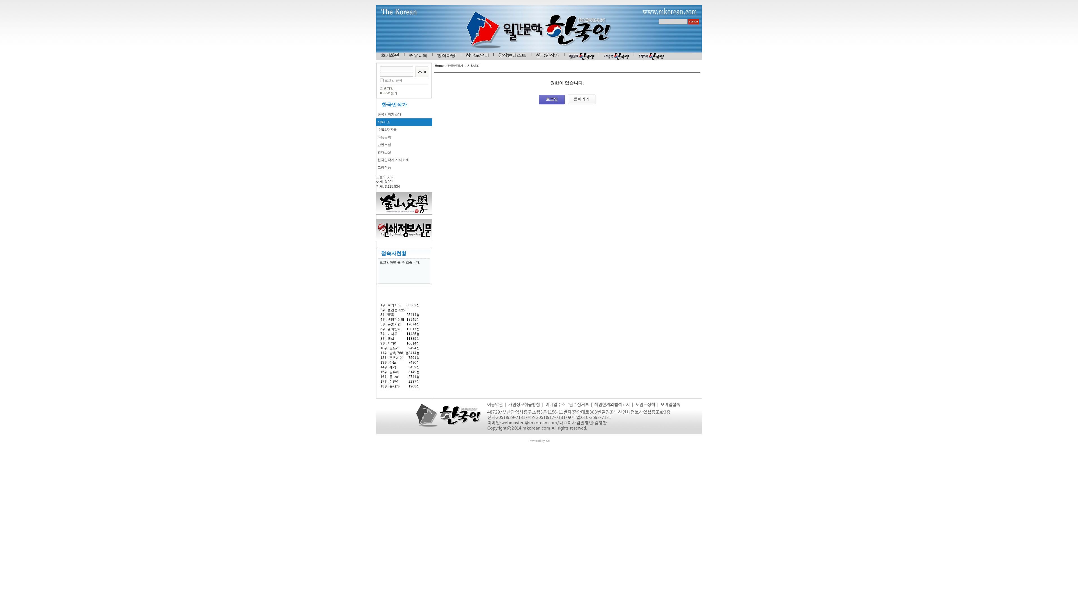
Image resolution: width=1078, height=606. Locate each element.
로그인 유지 (393, 80)
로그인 (552, 99)
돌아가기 (582, 99)
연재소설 (384, 152)
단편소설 (384, 145)
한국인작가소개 (389, 114)
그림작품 (384, 167)
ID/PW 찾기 (388, 93)
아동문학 (384, 137)
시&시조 (384, 122)
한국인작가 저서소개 (393, 160)
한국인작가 (394, 104)
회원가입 (387, 88)
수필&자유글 (387, 130)
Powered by (539, 440)
